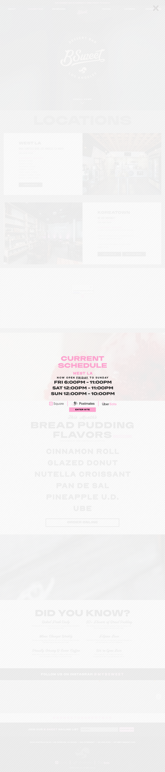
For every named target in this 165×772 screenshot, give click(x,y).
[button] (155, 8)
